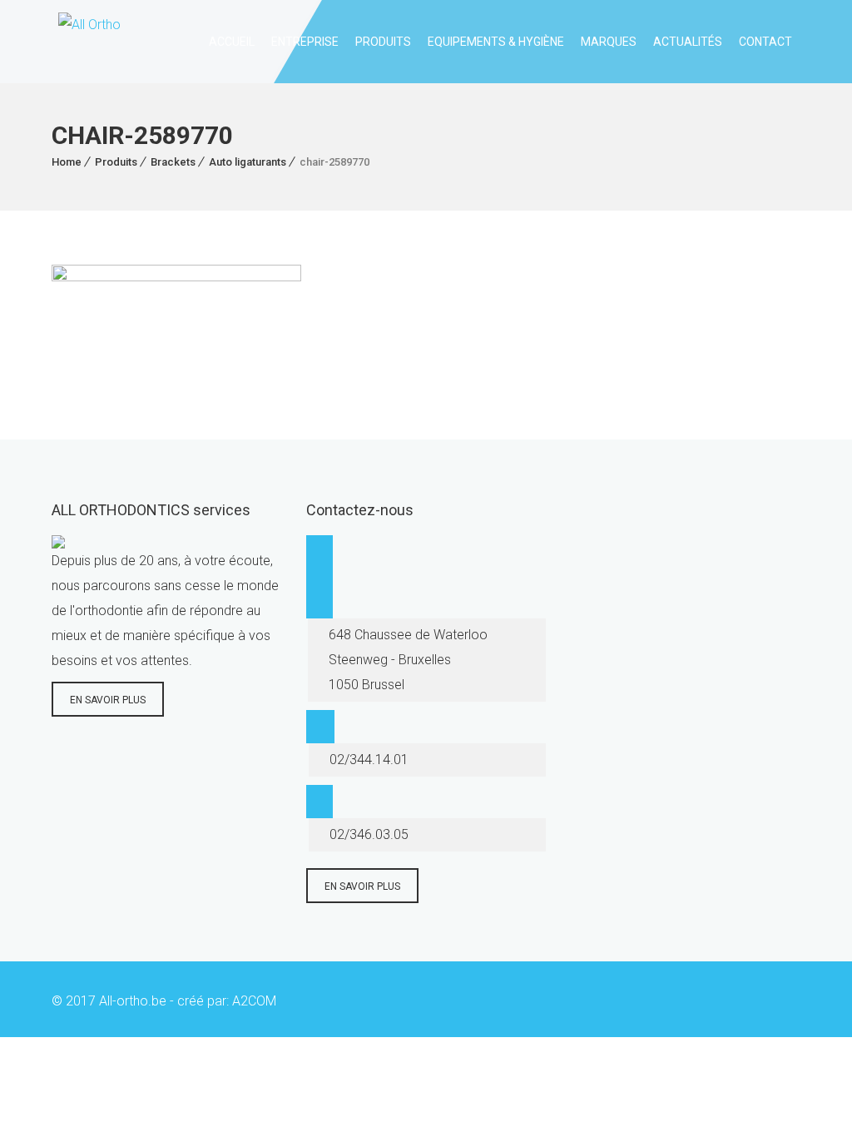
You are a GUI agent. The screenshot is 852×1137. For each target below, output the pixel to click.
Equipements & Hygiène (496, 41)
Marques (609, 41)
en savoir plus (108, 700)
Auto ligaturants (247, 162)
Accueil (232, 41)
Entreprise (305, 41)
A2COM (254, 1001)
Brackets (173, 162)
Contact (765, 41)
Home (67, 162)
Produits (383, 41)
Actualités (687, 41)
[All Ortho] (86, 41)
